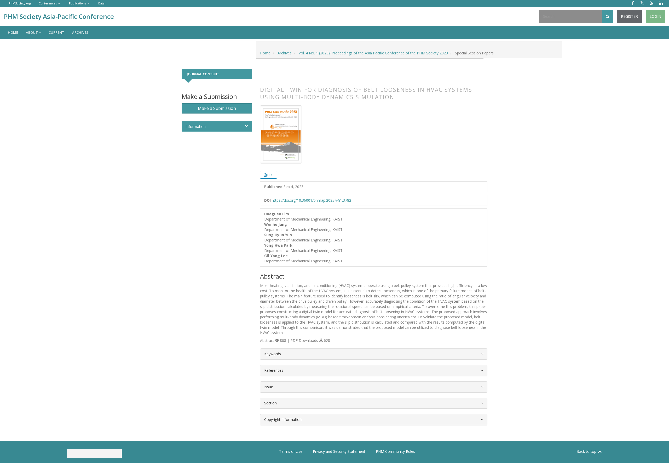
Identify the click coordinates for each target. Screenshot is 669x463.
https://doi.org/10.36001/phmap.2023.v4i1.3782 (311, 200)
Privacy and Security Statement (339, 451)
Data (101, 3)
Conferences (48, 3)
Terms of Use (290, 451)
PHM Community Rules (395, 451)
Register (629, 16)
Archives (80, 32)
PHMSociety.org (20, 3)
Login (655, 16)
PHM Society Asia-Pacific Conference (59, 16)
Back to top (586, 451)
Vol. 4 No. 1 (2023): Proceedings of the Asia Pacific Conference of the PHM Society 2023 (373, 52)
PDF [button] (270, 174)
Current (56, 32)
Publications (77, 3)
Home (13, 32)
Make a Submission (217, 108)
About (32, 32)
